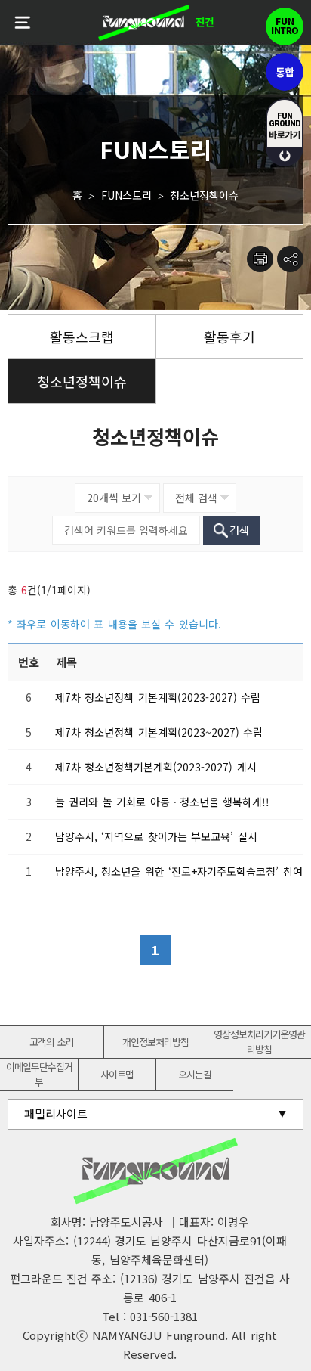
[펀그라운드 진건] (155, 22)
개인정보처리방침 (155, 1041)
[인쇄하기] (260, 259)
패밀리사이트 (56, 1113)
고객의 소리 (51, 1041)
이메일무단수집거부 (39, 1074)
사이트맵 (117, 1074)
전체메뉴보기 (22, 22)
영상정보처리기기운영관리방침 (259, 1041)
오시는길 (194, 1074)
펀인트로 (284, 26)
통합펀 (284, 72)
